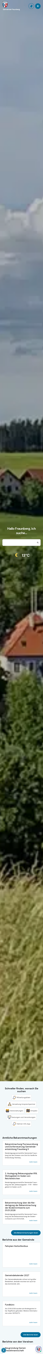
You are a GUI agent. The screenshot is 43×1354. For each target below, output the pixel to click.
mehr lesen (33, 1162)
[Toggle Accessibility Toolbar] (4, 1350)
